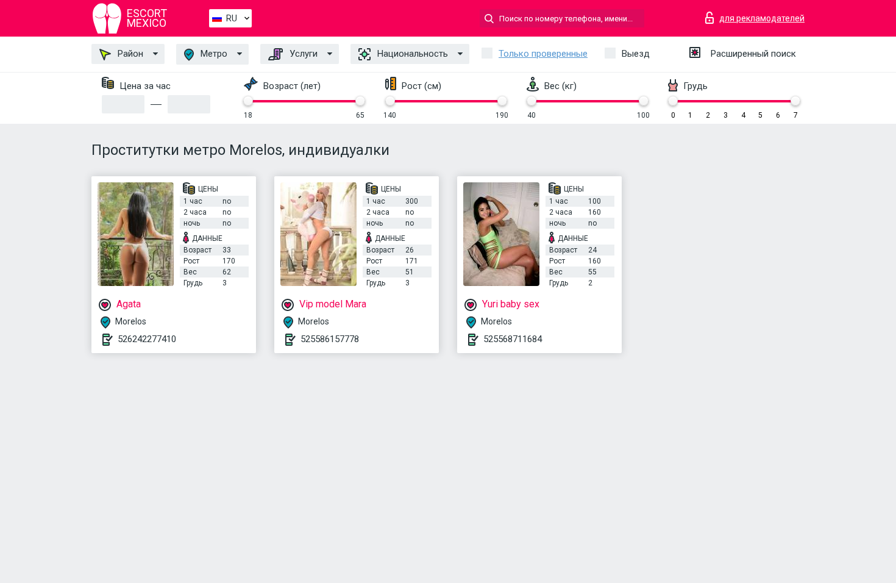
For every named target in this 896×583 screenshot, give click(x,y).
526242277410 (147, 339)
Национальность (411, 53)
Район (129, 53)
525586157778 (329, 339)
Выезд (636, 53)
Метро (212, 53)
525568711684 (512, 339)
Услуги (302, 53)
